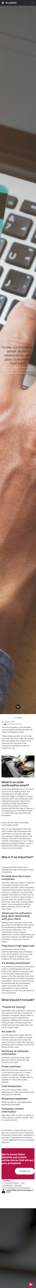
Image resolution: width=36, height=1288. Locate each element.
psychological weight (15, 843)
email (23, 1183)
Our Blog (18, 718)
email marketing (7, 1185)
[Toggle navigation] (32, 3)
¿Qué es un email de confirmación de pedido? (16, 1188)
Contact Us (24, 1171)
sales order (18, 1185)
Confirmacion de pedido (11, 1183)
